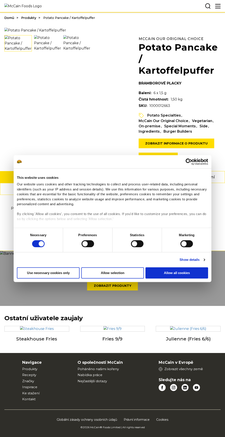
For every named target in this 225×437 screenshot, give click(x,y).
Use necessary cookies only (48, 273)
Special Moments (180, 126)
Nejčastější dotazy (92, 381)
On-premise (149, 126)
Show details (190, 259)
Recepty (29, 375)
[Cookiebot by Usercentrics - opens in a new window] (189, 161)
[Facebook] (162, 387)
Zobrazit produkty (112, 286)
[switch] (88, 243)
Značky (28, 381)
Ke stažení (31, 393)
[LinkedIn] (185, 387)
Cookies (162, 420)
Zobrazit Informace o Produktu (176, 143)
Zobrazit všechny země (183, 369)
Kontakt (29, 399)
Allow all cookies (177, 273)
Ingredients (149, 131)
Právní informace (137, 420)
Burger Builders (177, 131)
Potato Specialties (164, 115)
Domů (9, 18)
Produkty (28, 18)
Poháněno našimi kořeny (98, 369)
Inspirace (29, 387)
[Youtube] (196, 387)
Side (204, 126)
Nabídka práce (90, 375)
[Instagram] (173, 387)
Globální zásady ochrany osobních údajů (87, 420)
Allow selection (112, 273)
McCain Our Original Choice (163, 121)
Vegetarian (202, 121)
